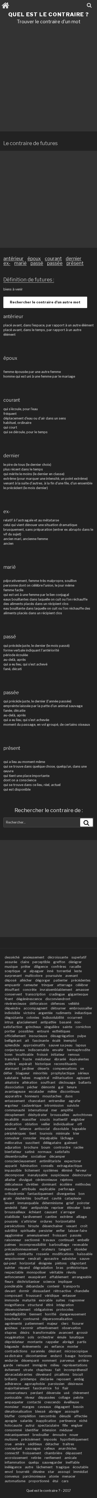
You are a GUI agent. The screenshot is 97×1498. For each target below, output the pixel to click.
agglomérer (14, 1235)
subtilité (11, 1231)
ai (24, 971)
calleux (49, 1448)
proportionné (39, 1481)
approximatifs (34, 1045)
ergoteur (11, 1105)
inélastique (83, 1013)
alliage (81, 1217)
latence (25, 1129)
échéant (35, 1212)
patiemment (34, 1323)
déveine (38, 1472)
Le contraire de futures (30, 143)
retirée (36, 1458)
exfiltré (10, 1064)
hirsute (33, 1226)
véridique (52, 1296)
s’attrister (29, 1221)
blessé (40, 1411)
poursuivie (54, 976)
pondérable (14, 1286)
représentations (75, 1365)
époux (34, 258)
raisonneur (13, 1240)
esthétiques (61, 1031)
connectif (12, 1453)
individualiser (64, 1124)
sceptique (12, 971)
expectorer (72, 1161)
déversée (53, 1393)
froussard (33, 1296)
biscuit (78, 1374)
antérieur (13, 258)
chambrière (53, 1453)
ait (27, 1041)
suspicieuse (60, 1175)
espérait (25, 1064)
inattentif (60, 1119)
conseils (47, 1166)
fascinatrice (42, 1388)
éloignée (45, 1263)
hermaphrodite (78, 1050)
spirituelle (27, 1231)
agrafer (75, 1101)
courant (53, 258)
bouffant (41, 1198)
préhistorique (77, 1268)
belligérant (13, 1041)
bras (59, 1268)
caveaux (44, 1407)
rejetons (66, 1180)
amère (20, 1444)
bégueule (12, 1347)
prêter (26, 967)
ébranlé (60, 1059)
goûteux (11, 1328)
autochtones (82, 1115)
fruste (27, 1059)
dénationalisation (18, 1411)
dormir (24, 1291)
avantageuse (15, 1091)
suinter (10, 1268)
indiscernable (38, 1050)
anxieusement (33, 957)
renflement (52, 1458)
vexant (71, 1226)
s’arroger (68, 1212)
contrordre (62, 1147)
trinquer (47, 985)
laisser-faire (77, 1231)
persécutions (15, 1226)
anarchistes (67, 1448)
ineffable (72, 1462)
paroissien (56, 1384)
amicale (70, 1458)
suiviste (73, 1105)
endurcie (11, 1360)
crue (8, 1444)
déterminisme (52, 1203)
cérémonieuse (46, 1180)
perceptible (41, 962)
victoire (29, 1013)
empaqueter (14, 1402)
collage (64, 1397)
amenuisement (38, 1235)
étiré (49, 1305)
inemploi (70, 1041)
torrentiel (64, 971)
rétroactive (62, 1291)
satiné (29, 1152)
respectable (14, 1272)
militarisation (63, 1078)
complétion (27, 1416)
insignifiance (14, 1305)
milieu (54, 1365)
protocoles (64, 1310)
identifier (32, 1430)
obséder (80, 1249)
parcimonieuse (34, 1476)
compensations (65, 1068)
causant (50, 1212)
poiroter (83, 1203)
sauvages (33, 1448)
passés (75, 1235)
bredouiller (41, 1435)
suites (60, 1300)
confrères (58, 967)
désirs (24, 1333)
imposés (50, 1439)
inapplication (46, 1421)
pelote (78, 1397)
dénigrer (75, 962)
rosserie (42, 1254)
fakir (24, 1208)
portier (10, 1031)
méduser (66, 1430)
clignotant (78, 1263)
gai (60, 1087)
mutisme (11, 1439)
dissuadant (41, 1291)
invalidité (12, 1119)
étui (55, 1481)
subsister (69, 1259)
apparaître (13, 1096)
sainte (67, 1027)
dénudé (65, 1416)
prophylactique (62, 1073)
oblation (31, 1124)
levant (9, 1203)
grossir (82, 1333)
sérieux (83, 1073)
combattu (25, 1254)
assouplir (72, 1411)
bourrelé (22, 1472)
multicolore (33, 976)
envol (9, 1472)
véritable (56, 1272)
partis (81, 1342)
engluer (77, 1425)
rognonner (77, 1300)
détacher (52, 1444)
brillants (11, 1379)
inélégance (13, 1467)
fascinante (40, 1041)
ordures (46, 1221)
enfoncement (15, 1277)
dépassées (46, 1397)
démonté (48, 1087)
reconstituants (65, 1064)
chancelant (36, 1101)
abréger (55, 1411)
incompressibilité (32, 1245)
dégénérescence (29, 999)
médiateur (43, 1059)
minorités (40, 1073)
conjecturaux (15, 1050)
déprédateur (14, 1342)
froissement (32, 1453)
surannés (38, 1351)
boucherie (12, 1319)
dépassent (73, 1453)
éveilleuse (71, 1402)
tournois (46, 1133)
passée (55, 263)
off (79, 1124)
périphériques (15, 1133)
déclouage (67, 1082)
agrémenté (13, 1323)
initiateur (58, 1055)
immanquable (28, 1203)
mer (54, 1110)
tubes (26, 1078)
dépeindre (12, 1008)
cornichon (83, 1027)
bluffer (10, 1416)
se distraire (13, 1356)
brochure (31, 1147)
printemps (28, 1379)
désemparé (30, 1360)
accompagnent (35, 1008)
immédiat (80, 1472)
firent (9, 999)
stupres (11, 1333)
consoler (29, 1138)
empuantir (12, 985)
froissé (42, 1055)
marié (20, 263)
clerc (65, 1323)
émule (61, 1337)
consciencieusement (20, 1161)
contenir (53, 1286)
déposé (10, 980)
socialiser (38, 1156)
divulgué (25, 1180)
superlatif (78, 957)
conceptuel (13, 1448)
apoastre (51, 1259)
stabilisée (12, 1217)
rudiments (63, 1013)
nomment (49, 1360)
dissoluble (61, 1129)
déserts (43, 1068)
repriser (57, 1208)
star (51, 1472)
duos (69, 1096)
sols (31, 1337)
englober (78, 1119)
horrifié (50, 1314)
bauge (70, 1356)
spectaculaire (48, 1425)
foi (57, 1388)
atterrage (64, 985)
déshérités (23, 1198)
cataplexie (73, 1198)
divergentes (66, 1194)
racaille (75, 967)
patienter (61, 980)
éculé (56, 1041)
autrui (29, 1425)
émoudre (59, 1435)
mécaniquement (17, 1435)
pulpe (81, 1036)
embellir (83, 1240)
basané (65, 1022)
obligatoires (43, 1310)
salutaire (11, 1078)
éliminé (67, 1170)
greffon (59, 962)
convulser (12, 1138)
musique (11, 967)
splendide (12, 1045)
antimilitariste (50, 1161)
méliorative (13, 1143)
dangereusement (72, 1314)
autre (29, 1467)
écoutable (80, 1467)
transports (71, 1286)
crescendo (52, 1402)
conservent (13, 994)
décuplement (15, 1115)
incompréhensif (76, 1370)
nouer (74, 1435)
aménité (11, 1208)
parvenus (67, 1360)
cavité (56, 1198)
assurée (11, 962)
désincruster (82, 1175)
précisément (30, 1439)
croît (83, 1226)
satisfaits (62, 1152)
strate (28, 1370)
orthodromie (14, 1194)
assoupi (64, 1472)
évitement (12, 1370)
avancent (66, 1333)
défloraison (38, 1004)
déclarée (46, 1379)
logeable (79, 1129)
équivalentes (79, 1059)
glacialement (27, 1022)
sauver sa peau (60, 1045)
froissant (60, 1235)
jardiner (28, 1068)
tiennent (35, 1314)
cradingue (57, 994)
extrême (66, 1217)
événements (31, 1347)
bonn (8, 1055)
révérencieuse (15, 1004)
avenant (71, 976)
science (49, 1282)
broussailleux (15, 1212)
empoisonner (15, 1259)
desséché (12, 957)
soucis (45, 1119)
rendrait (34, 1259)
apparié (11, 1166)
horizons (85, 1356)
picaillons (62, 1374)
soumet (10, 1129)
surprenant (13, 976)
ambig (79, 1379)
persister (46, 1231)
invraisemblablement (56, 990)
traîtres (68, 1444)
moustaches (52, 1096)
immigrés (40, 1365)
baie (87, 1208)
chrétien (32, 1184)
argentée (45, 1013)
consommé (13, 1430)
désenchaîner (52, 1226)
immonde (12, 1300)
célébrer (82, 985)
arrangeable (81, 1277)
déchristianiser (28, 1282)
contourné (31, 1319)
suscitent (32, 1143)
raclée (78, 1147)
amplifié (67, 1110)
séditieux (35, 1444)
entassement (15, 1101)
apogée (11, 1421)
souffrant (48, 1082)
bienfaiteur (13, 1152)
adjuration (13, 1147)
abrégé (68, 1342)
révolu (71, 1272)
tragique (62, 1467)
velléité (73, 1004)
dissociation (14, 1087)
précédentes (81, 980)
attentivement (47, 1328)
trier (76, 1133)
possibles (26, 1031)
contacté (34, 1402)
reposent (64, 1379)
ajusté (9, 1254)
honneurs (32, 1096)
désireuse (75, 1384)
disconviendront (57, 999)
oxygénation (14, 1337)
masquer (11, 1189)
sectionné (32, 1240)
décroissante (58, 957)
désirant (54, 1351)
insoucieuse (38, 1036)
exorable (46, 1300)
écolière (66, 1184)
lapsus (81, 1045)
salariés (26, 1421)
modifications (63, 1254)
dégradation (43, 1268)
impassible (13, 1170)
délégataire (52, 1143)
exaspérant (37, 1277)
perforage (66, 1189)
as (46, 1347)
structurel (35, 1305)
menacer (69, 1476)
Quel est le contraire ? (48, 14)
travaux (49, 1240)
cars (65, 1481)
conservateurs (16, 1393)
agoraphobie (34, 1384)
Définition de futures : (28, 279)
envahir (58, 1050)
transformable (44, 1333)
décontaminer (36, 1356)
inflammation (15, 1462)
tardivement (32, 1217)
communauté (15, 1110)
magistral (41, 1078)
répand (24, 1268)
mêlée (52, 1091)
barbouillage (59, 1245)
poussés (11, 1221)
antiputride (39, 1208)
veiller (45, 1124)
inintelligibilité (15, 1314)
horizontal (27, 1263)
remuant (22, 1365)
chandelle (81, 1291)
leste (78, 971)
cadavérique (31, 1105)
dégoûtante (14, 1018)
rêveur (30, 1397)
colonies (32, 1018)
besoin (78, 1407)
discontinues (70, 1091)
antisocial (42, 1129)
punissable (13, 1397)
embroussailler (80, 1008)
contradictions (16, 1351)
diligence (41, 967)
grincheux (33, 1027)
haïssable (84, 1254)
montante (34, 1342)
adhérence (13, 1384)
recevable (80, 1245)
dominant (49, 1184)
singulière (51, 1027)
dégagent (62, 1407)
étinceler (73, 1208)
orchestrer (46, 1337)
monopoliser (36, 1272)
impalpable (48, 1138)
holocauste (13, 1425)
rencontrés (47, 1416)
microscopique (76, 1351)
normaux (44, 1152)
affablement (59, 1277)
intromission (54, 1105)
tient (32, 1133)
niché (83, 1421)
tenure (72, 1087)
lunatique (77, 1337)
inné (50, 971)
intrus (9, 1022)
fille (65, 1425)
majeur (52, 1323)
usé (66, 1393)
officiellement (15, 1036)
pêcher (32, 1087)
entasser (69, 1296)
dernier (73, 258)
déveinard (43, 1374)
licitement (32, 1170)
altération (29, 1082)
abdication (13, 1124)
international (38, 1110)
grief (70, 1203)
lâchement (44, 1467)
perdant (37, 1393)
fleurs (9, 1282)
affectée (80, 1416)
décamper (57, 1156)
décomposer (14, 1175)
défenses (58, 1004)
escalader (36, 1091)
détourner (58, 1008)
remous (74, 1055)
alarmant (12, 1068)
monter (72, 1347)
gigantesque (78, 994)
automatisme (15, 1481)
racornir (27, 1328)
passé (37, 263)
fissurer (78, 1323)
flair (65, 1388)
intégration (65, 1305)
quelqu (33, 1462)
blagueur (23, 1073)
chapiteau (44, 1370)
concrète (29, 990)
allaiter (10, 1180)
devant (10, 1291)
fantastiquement (40, 1194)
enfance (57, 1347)
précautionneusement (21, 1249)
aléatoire (12, 1082)
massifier (29, 1119)
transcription (35, 994)
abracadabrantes (18, 1374)
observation (71, 1328)
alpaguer (36, 971)
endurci (56, 1356)
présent (75, 263)
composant (14, 1296)
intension (49, 1430)
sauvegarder (52, 1462)
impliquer (65, 1282)
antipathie (48, 1022)
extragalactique (69, 1166)
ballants (85, 1082)
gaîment (70, 1143)
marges (28, 1407)
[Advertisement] (48, 79)
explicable (47, 1189)
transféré (12, 1059)
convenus (12, 1476)
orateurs (48, 1249)
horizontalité (65, 1221)
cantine (51, 1217)
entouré (43, 1031)
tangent (64, 1249)
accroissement (16, 1458)
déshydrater (37, 1115)
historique (43, 1064)
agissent (83, 1078)
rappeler (52, 1342)
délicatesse (14, 1184)
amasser (82, 990)
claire (24, 962)
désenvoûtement (18, 1310)
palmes (10, 1245)
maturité (28, 1300)
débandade (35, 1286)
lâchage (67, 1138)
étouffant (12, 990)
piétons (61, 1263)
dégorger (42, 980)
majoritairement (17, 1388)
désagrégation (62, 1036)
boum (45, 1147)
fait (58, 1370)
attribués (29, 1189)
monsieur (12, 1407)
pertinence (67, 1421)
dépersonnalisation (57, 1319)
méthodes (83, 1184)
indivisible (12, 1013)
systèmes (50, 1170)
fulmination (29, 1166)
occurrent (74, 1018)
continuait (66, 1240)
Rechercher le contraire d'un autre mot (45, 302)
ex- (6, 263)
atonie (54, 1476)
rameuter (31, 985)
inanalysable (37, 1175)
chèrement (81, 1393)
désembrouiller (16, 1156)
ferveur (81, 1170)
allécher (26, 980)
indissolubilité (53, 1018)
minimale (63, 1133)
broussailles (59, 1115)
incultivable (24, 1055)
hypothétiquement (74, 1439)
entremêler (57, 1101)
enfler (60, 1231)
